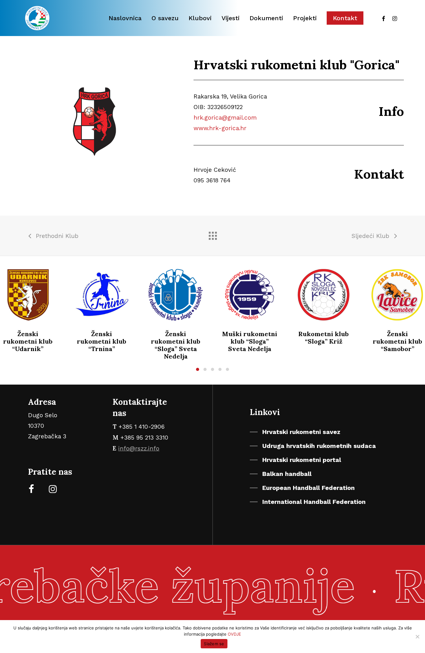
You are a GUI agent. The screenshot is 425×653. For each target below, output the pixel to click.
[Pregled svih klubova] (212, 234)
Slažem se (214, 643)
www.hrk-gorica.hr (220, 128)
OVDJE (234, 634)
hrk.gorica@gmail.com (225, 117)
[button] (197, 369)
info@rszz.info (138, 448)
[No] (417, 636)
